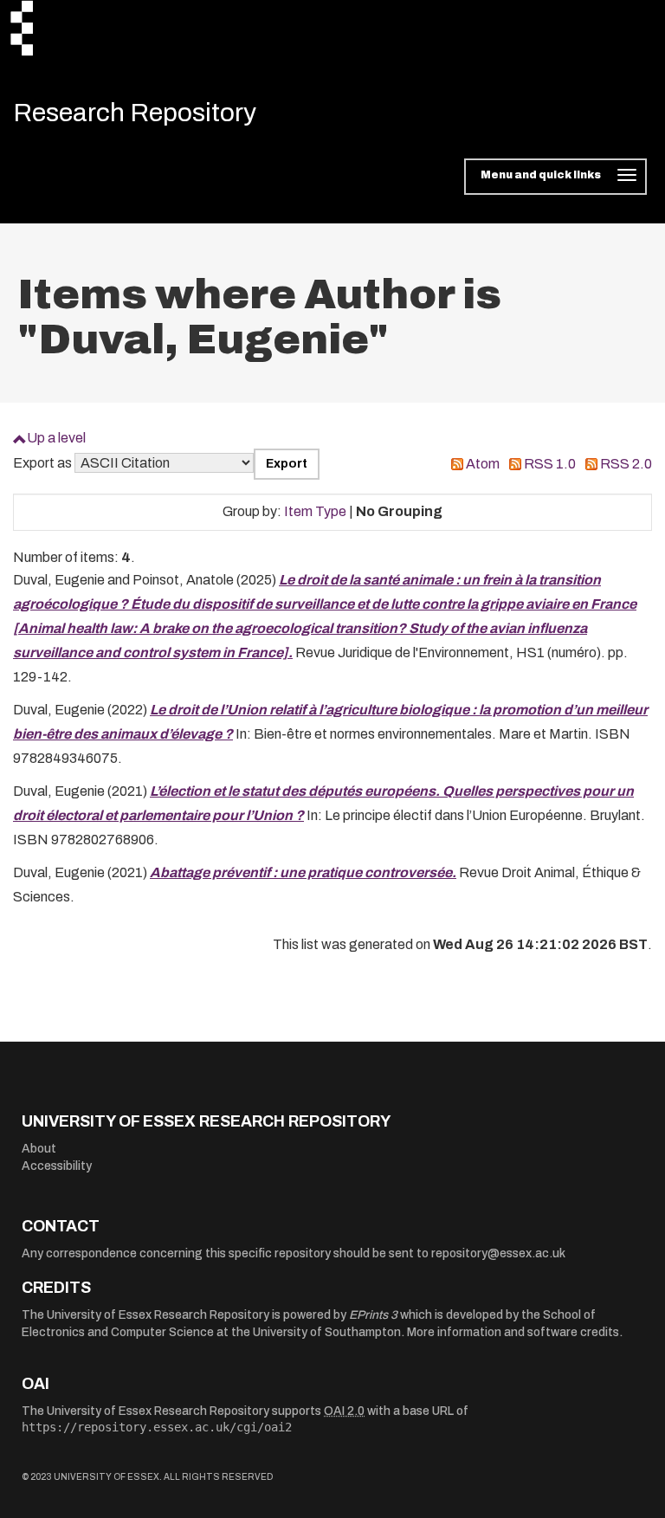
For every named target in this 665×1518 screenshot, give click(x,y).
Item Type (315, 511)
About (39, 1148)
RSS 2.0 (626, 463)
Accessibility (57, 1165)
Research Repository (134, 112)
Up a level (56, 437)
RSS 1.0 (550, 463)
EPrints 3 (373, 1314)
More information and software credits (513, 1332)
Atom (483, 463)
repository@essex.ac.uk (498, 1253)
